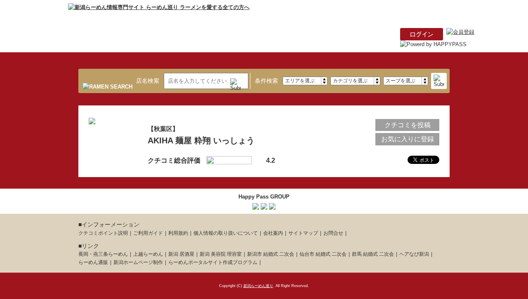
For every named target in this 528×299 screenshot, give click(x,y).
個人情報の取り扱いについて (225, 233)
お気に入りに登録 (407, 138)
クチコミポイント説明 (103, 233)
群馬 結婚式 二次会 (373, 254)
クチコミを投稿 (407, 124)
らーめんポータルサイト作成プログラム (212, 262)
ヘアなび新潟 (414, 254)
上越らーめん (148, 254)
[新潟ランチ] (264, 205)
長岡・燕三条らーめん (103, 254)
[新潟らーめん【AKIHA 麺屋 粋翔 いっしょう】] (92, 120)
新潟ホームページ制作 (138, 262)
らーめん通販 (93, 262)
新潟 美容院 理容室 (221, 254)
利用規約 (178, 233)
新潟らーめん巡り (258, 286)
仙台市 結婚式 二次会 (322, 254)
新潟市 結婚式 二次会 (270, 254)
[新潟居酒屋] (255, 205)
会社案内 (273, 233)
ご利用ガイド (148, 233)
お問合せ (333, 233)
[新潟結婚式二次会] (272, 205)
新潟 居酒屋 (181, 254)
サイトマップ (303, 233)
